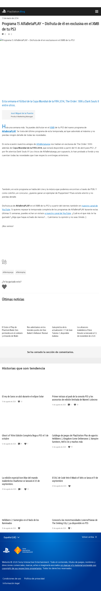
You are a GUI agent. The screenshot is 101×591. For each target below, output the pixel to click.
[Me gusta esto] (19, 401)
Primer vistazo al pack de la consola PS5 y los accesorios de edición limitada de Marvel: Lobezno (74, 398)
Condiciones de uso (12, 578)
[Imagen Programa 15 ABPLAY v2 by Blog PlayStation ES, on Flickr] (50, 172)
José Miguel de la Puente (22, 113)
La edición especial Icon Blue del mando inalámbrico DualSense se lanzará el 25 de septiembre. (21, 480)
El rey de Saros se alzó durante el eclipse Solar (23, 396)
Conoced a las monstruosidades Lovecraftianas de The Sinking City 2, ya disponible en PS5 (74, 521)
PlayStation (16, 11)
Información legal (11, 583)
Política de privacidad (34, 578)
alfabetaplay (20, 272)
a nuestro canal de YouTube (58, 213)
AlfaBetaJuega (43, 144)
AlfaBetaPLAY (9, 131)
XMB (52, 127)
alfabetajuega (8, 272)
